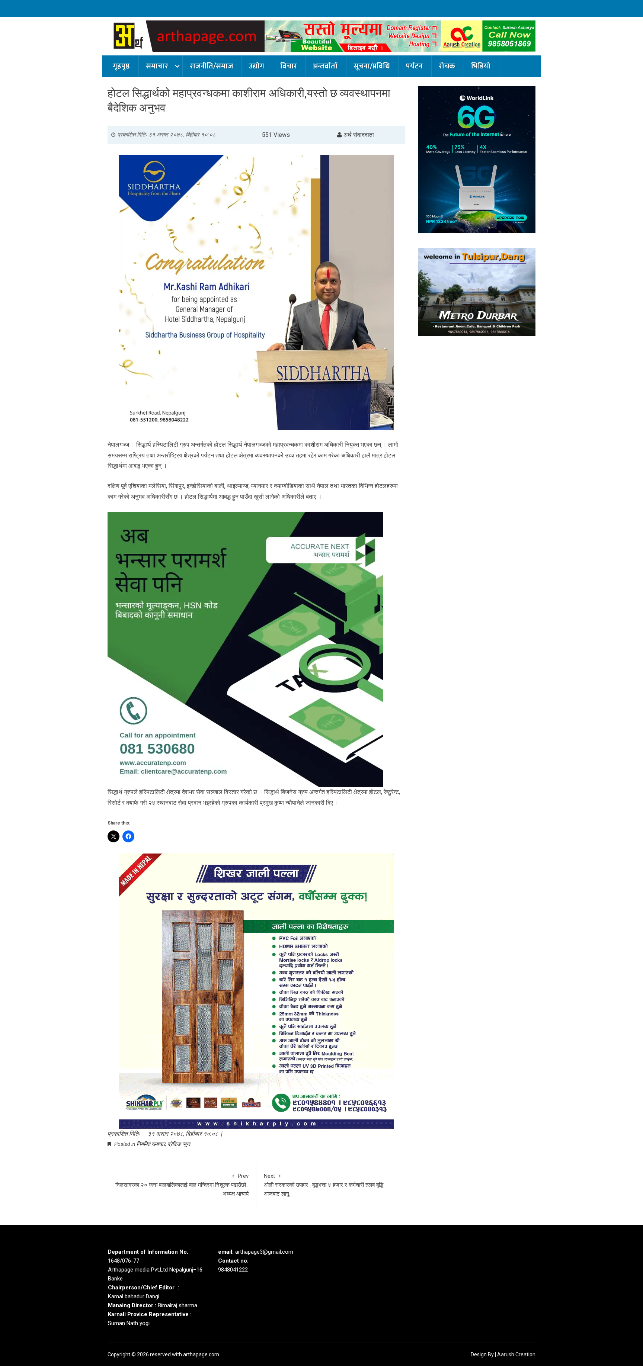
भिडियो (480, 66)
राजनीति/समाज (211, 66)
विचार (288, 66)
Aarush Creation (516, 1354)
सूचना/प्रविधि (372, 66)
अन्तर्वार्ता (325, 66)
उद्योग (256, 66)
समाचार (157, 66)
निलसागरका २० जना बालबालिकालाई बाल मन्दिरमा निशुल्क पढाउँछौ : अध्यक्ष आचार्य (182, 1185)
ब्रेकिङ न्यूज (178, 1144)
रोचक (447, 66)
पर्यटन (414, 66)
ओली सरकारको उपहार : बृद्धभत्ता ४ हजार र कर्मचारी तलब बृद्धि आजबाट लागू (323, 1185)
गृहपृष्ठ (121, 66)
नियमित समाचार (151, 1144)
